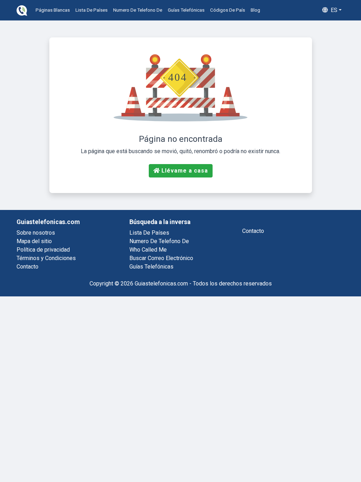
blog (255, 10)
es (333, 10)
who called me (148, 249)
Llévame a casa (184, 170)
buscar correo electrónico (161, 258)
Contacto (27, 266)
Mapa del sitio (34, 241)
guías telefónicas (186, 10)
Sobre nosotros (36, 232)
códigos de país (227, 10)
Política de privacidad (43, 249)
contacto (253, 231)
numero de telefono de (137, 10)
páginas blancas (53, 10)
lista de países (91, 10)
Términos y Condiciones (46, 258)
